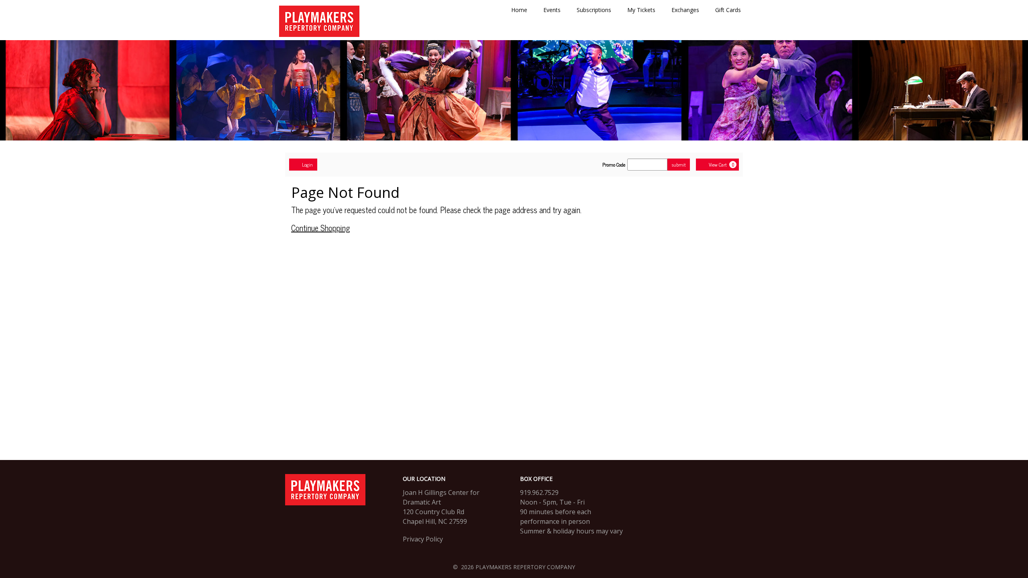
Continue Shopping (320, 227)
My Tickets (641, 10)
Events (552, 10)
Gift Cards (728, 10)
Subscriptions (594, 10)
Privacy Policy (423, 539)
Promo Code (613, 164)
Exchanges (685, 10)
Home (519, 10)
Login (307, 165)
